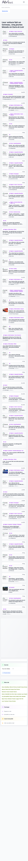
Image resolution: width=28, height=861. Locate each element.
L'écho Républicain (13, 36)
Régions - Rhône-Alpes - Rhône (10, 229)
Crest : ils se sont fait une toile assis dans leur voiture (13, 462)
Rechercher (5, 11)
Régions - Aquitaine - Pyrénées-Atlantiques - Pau (13, 450)
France (5, 40)
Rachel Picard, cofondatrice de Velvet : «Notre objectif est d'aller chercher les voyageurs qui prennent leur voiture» (12, 612)
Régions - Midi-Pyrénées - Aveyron (17, 308)
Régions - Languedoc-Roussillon (16, 152)
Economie (12, 587)
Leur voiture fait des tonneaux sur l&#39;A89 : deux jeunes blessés (11, 346)
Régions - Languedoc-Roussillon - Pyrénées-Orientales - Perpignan (16, 83)
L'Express (11, 273)
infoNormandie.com (8, 99)
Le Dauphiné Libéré (7, 464)
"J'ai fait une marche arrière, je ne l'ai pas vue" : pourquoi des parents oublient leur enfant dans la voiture (13, 495)
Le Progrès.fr (6, 234)
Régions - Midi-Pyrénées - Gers (16, 105)
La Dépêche (12, 110)
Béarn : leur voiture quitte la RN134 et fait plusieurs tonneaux (13, 453)
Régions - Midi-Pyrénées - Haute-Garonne (16, 114)
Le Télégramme (13, 64)
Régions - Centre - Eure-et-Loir (16, 31)
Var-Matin (12, 208)
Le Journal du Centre (14, 178)
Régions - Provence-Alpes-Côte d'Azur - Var (16, 203)
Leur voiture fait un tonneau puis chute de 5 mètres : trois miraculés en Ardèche (14, 42)
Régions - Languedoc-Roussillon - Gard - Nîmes (16, 71)
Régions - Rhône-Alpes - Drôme (10, 459)
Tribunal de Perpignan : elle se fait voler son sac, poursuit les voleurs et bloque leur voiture (16, 428)
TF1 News (11, 559)
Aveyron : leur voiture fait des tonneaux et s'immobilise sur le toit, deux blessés (17, 312)
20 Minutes (12, 128)
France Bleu (12, 139)
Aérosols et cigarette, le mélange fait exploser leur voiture (12, 444)
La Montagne (6, 45)
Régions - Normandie (8, 94)
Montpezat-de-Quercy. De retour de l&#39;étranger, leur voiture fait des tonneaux (12, 338)
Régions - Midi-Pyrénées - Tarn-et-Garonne (12, 335)
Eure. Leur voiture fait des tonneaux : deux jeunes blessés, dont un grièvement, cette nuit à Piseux (14, 98)
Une (11, 59)
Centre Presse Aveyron (14, 313)
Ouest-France (12, 53)
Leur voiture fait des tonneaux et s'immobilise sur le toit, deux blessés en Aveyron (17, 321)
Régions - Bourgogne (14, 173)
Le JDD (5, 614)
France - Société (13, 268)
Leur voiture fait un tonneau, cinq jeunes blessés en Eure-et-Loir (16, 35)
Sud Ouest (6, 225)
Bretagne (12, 48)
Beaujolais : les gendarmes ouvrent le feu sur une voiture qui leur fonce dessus (13, 232)
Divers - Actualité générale (15, 143)
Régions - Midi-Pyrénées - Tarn (16, 279)
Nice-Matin (12, 216)
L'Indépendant (12, 88)
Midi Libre (12, 76)
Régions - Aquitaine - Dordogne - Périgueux (12, 524)
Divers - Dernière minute (15, 211)
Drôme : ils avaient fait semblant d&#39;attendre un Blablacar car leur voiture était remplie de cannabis (12, 224)
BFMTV (11, 592)
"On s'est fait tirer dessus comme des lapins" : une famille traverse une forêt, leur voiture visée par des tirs (13, 388)
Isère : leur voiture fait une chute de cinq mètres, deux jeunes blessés (16, 330)
